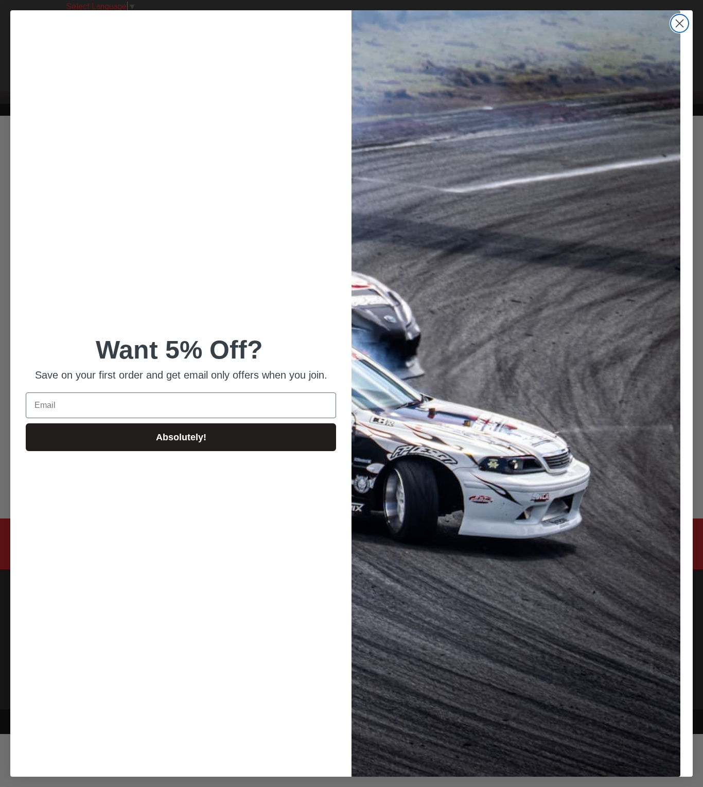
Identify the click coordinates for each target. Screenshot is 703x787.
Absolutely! (181, 437)
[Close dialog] (680, 23)
